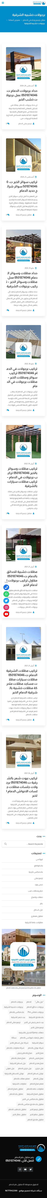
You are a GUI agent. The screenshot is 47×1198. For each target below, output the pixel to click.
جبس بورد (39, 885)
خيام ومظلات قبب (35, 891)
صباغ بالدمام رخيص (24, 1053)
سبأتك (39, 1191)
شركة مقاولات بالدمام (15, 1048)
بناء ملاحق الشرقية (36, 1017)
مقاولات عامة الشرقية (34, 922)
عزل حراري (39, 1068)
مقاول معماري (37, 916)
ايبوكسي (39, 859)
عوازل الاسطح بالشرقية (14, 1074)
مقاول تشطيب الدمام (17, 1109)
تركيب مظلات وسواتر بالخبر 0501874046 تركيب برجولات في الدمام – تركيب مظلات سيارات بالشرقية (22, 477)
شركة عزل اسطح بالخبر (19, 1043)
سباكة (13, 1038)
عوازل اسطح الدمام (36, 1074)
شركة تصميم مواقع (27, 1191)
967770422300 (11, 1191)
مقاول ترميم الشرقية (24, 215)
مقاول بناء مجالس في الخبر (33, 1099)
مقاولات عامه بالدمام (35, 1089)
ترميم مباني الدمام (25, 124)
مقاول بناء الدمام (16, 1094)
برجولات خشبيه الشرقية (13, 1007)
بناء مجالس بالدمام (17, 1012)
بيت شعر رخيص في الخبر (34, 1022)
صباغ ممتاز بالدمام (18, 1058)
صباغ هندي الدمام (37, 1063)
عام (41, 903)
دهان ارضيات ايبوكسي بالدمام (32, 1038)
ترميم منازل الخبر (37, 1027)
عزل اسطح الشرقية (18, 1063)
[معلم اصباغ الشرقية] (6, 607)
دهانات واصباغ (37, 897)
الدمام (29, 1002)
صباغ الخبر (40, 1053)
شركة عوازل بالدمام (36, 1048)
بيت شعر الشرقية (18, 1017)
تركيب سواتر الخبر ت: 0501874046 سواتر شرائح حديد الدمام (22, 186)
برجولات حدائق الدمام (35, 1007)
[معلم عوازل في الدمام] (6, 614)
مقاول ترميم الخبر (37, 1109)
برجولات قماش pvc (36, 1012)
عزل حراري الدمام (25, 1068)
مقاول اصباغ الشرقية (35, 1094)
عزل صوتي (10, 1068)
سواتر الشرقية (38, 1043)
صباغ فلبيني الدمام (36, 1058)
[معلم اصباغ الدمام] (6, 601)
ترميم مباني (38, 878)
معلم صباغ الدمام (37, 1084)
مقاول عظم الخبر (37, 1114)
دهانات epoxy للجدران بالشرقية (31, 1033)
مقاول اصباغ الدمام (15, 1089)
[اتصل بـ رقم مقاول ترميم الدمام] (6, 587)
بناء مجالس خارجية (36, 872)
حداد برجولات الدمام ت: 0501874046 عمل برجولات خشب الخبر (21, 95)
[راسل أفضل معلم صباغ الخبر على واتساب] (6, 594)
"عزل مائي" (39, 1002)
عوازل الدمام (38, 1079)
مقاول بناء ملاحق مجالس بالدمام (31, 1104)
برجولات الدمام (17, 1002)
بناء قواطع (38, 866)
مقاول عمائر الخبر (19, 1114)
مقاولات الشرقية (19, 1084)
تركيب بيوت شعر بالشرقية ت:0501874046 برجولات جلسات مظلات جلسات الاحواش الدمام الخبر (21, 786)
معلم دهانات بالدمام (22, 1079)
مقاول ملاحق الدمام (36, 1120)
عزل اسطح (38, 910)
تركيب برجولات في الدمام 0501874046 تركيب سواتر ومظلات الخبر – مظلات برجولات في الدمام (21, 377)
